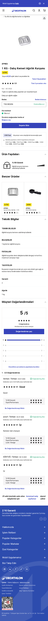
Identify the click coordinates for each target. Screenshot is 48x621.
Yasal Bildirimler (7, 588)
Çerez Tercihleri (6, 593)
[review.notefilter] (44, 340)
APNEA (5, 64)
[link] (24, 331)
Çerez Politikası (24, 588)
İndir (17, 3)
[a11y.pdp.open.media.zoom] (24, 40)
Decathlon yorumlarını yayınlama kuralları (24, 367)
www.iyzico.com (25, 582)
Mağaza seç (6, 120)
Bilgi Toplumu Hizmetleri (26, 591)
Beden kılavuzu (40, 99)
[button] (44, 18)
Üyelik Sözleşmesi (7, 585)
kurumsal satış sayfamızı (32, 497)
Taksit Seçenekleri (39, 79)
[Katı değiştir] (45, 154)
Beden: (4, 99)
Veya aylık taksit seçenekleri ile (15, 76)
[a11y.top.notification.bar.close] (44, 3)
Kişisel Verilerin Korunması (27, 585)
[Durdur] (40, 3)
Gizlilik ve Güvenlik (7, 591)
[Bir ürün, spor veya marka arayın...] (34, 10)
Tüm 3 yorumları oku (30, 83)
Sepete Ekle (24, 125)
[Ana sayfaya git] (18, 10)
